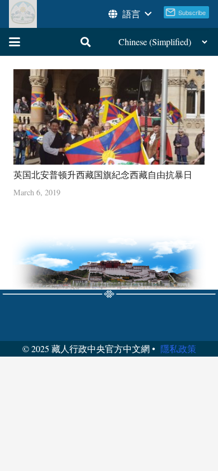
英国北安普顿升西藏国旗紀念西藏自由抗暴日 (102, 174)
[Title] (23, 14)
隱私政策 (178, 348)
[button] (129, 14)
